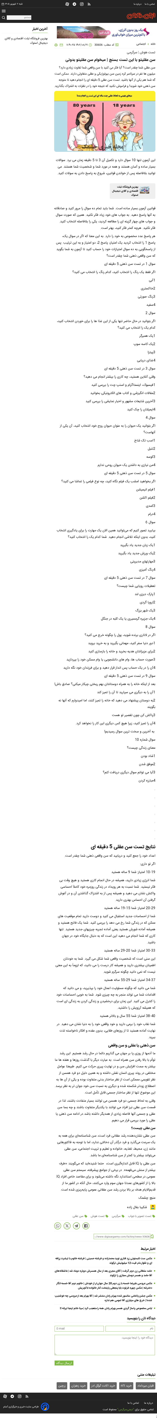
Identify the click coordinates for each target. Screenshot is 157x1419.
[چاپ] (56, 45)
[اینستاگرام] (82, 4)
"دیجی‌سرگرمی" (125, 1409)
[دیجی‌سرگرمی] (141, 16)
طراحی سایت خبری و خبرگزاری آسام (21, 1407)
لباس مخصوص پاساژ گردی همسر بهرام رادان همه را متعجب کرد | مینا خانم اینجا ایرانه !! (106, 1308)
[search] (4, 18)
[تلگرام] (74, 4)
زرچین (62, 1385)
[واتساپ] (57, 1225)
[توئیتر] (67, 1225)
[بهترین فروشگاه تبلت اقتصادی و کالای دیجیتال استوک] (144, 190)
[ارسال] (60, 45)
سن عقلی (78, 1216)
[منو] (3, 12)
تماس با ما (150, 4)
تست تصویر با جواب (139, 1216)
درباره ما (138, 4)
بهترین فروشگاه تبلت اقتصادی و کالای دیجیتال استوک (125, 191)
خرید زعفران (78, 1385)
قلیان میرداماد (145, 1385)
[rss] (89, 4)
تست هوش (97, 1216)
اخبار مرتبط (148, 1249)
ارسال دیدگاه (64, 1363)
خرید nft (126, 1385)
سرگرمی (116, 1216)
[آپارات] (67, 4)
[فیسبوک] (85, 1225)
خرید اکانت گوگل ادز (103, 1385)
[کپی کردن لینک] (152, 1236)
